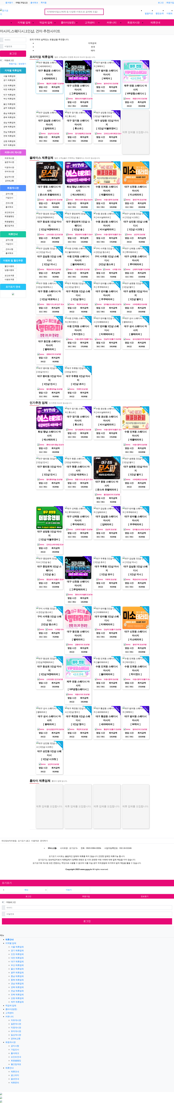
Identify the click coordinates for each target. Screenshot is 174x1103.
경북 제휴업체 (9, 127)
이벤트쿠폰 (9, 279)
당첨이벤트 (9, 270)
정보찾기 (22, 64)
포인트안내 (9, 212)
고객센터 (9, 1013)
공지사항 (9, 194)
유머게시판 (9, 171)
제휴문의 (15, 1082)
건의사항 (9, 203)
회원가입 (170, 2)
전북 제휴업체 (9, 136)
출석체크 (34, 2)
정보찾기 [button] (144, 896)
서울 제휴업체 (9, 76)
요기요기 (7, 883)
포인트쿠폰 (9, 275)
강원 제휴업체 (9, 141)
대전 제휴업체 (9, 89)
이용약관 (35, 841)
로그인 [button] (28, 896)
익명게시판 (9, 167)
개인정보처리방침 (9, 841)
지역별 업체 (10, 943)
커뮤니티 (9, 1016)
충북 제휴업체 (9, 117)
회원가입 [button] (86, 896)
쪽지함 (43, 2)
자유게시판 (9, 158)
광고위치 (15, 1075)
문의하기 (44, 841)
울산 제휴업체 (9, 104)
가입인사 (9, 198)
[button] (69, 890)
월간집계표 (9, 225)
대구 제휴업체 (9, 95)
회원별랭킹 (9, 216)
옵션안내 (15, 1079)
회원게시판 (10, 1042)
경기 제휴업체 (9, 80)
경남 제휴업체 (9, 122)
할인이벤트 (9, 266)
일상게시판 (9, 177)
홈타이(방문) (11, 1009)
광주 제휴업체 (9, 108)
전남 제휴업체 (9, 132)
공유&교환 (9, 181)
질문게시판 (9, 162)
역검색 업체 (10, 1005)
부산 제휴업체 (9, 99)
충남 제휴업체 (9, 113)
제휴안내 (9, 1068)
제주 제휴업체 (9, 145)
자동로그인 (9, 60)
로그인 (161, 2)
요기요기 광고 (24, 841)
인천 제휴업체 (9, 85)
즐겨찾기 (9, 2)
